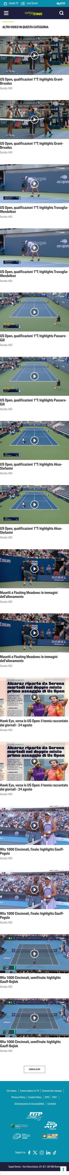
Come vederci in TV (29, 1090)
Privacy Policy (18, 1097)
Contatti (51, 1104)
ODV (54, 1097)
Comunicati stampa (52, 1090)
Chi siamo (12, 1090)
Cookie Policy (35, 1097)
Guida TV (13, 3)
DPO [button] (47, 1097)
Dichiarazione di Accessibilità (29, 1104)
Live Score (32, 3)
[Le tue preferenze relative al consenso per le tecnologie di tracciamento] (63, 1169)
